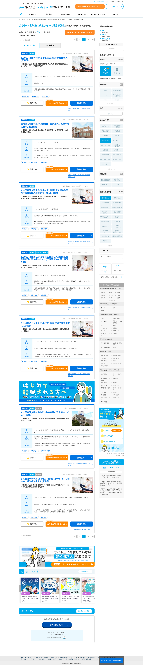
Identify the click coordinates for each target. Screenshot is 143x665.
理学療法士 (24, 659)
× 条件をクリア (111, 48)
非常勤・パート (105, 184)
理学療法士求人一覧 (54, 19)
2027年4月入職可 (105, 159)
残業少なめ (105, 140)
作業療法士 (33, 659)
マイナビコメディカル (25, 19)
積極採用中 (105, 155)
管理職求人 (105, 126)
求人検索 (48, 14)
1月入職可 (105, 164)
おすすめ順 (30, 45)
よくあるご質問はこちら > (117, 455)
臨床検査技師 (52, 659)
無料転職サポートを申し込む (89, 6)
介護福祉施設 (117, 90)
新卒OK (117, 135)
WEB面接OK (117, 155)
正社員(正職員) (105, 180)
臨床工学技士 (63, 659)
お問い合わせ (92, 657)
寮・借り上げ (117, 140)
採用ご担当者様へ (99, 1)
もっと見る (110, 103)
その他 (117, 184)
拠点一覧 (115, 14)
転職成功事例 (65, 14)
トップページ (21, 14)
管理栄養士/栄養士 (87, 659)
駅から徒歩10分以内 (105, 131)
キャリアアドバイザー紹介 (98, 14)
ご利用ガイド (31, 14)
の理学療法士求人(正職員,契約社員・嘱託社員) (44, 259)
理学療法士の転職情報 (40, 19)
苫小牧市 (69, 19)
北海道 (63, 19)
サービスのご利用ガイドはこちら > (115, 453)
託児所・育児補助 (117, 145)
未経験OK (105, 135)
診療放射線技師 (74, 659)
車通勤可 (117, 131)
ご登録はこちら (116, 430)
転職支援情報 (82, 14)
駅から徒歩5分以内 (117, 126)
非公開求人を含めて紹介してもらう (79, 32)
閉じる (110, 169)
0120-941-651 (60, 7)
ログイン (114, 6)
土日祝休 (105, 150)
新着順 (51, 45)
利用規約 (82, 657)
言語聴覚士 (42, 659)
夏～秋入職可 (117, 159)
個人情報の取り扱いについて (68, 657)
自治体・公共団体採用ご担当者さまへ (45, 657)
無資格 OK (117, 150)
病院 (105, 90)
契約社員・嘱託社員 (117, 180)
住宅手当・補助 (105, 145)
